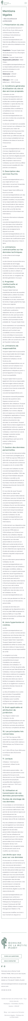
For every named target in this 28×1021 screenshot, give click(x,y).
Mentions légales (9, 1015)
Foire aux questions (11, 956)
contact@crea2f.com (9, 76)
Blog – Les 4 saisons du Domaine (14, 1012)
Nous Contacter (10, 961)
